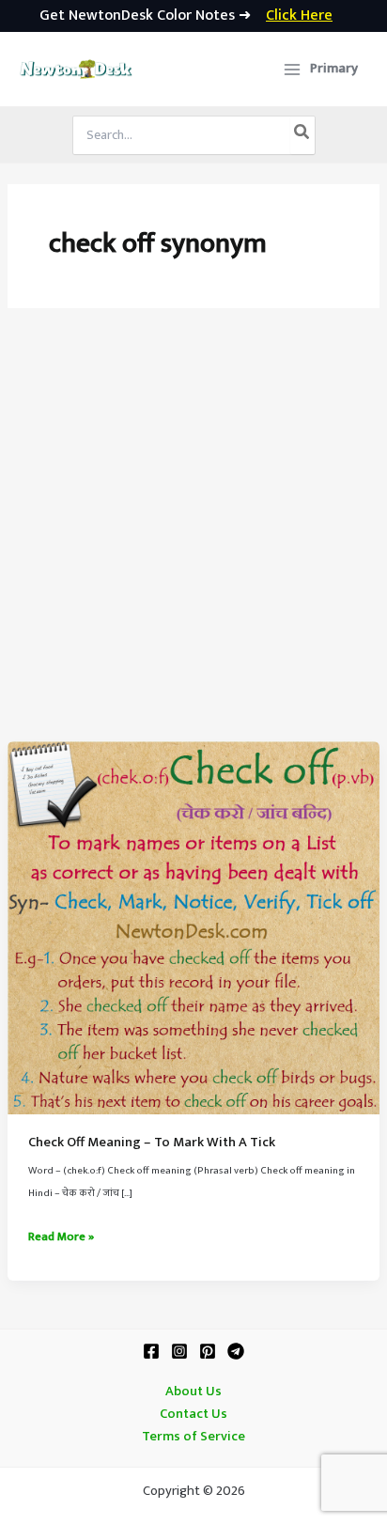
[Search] (302, 135)
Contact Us (193, 1414)
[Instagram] (179, 1351)
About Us (193, 1391)
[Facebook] (151, 1351)
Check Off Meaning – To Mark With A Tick (151, 1142)
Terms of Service (193, 1436)
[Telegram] (235, 1351)
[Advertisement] (193, 538)
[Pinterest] (207, 1351)
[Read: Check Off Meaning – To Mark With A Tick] (193, 927)
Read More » (61, 1237)
